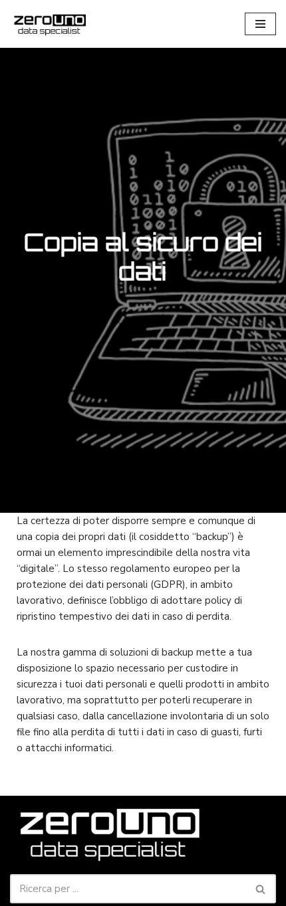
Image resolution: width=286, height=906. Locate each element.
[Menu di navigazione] (260, 24)
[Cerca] (261, 888)
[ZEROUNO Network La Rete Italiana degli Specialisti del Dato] (50, 24)
